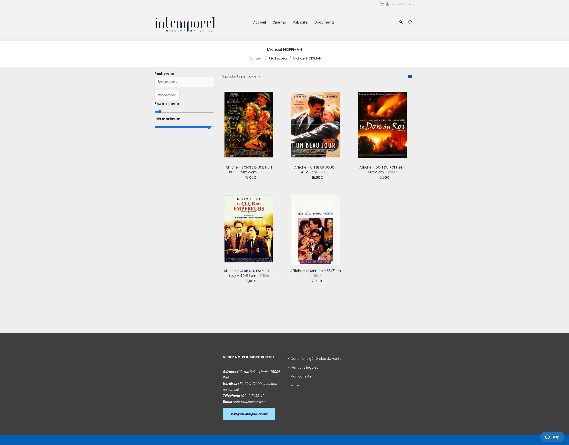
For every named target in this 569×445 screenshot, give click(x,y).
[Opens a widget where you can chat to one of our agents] (552, 437)
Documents (324, 22)
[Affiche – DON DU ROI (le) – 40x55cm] (382, 125)
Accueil (259, 22)
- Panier (294, 385)
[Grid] (410, 77)
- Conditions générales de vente (315, 358)
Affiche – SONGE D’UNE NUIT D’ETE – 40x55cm (249, 170)
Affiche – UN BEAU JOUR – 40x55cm (315, 170)
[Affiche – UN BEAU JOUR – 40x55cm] (315, 125)
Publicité (300, 22)
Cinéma (279, 22)
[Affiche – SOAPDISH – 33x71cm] (315, 228)
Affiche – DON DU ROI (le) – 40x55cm (382, 170)
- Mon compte (300, 376)
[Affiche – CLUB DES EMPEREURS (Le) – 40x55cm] (249, 228)
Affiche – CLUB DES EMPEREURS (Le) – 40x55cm (249, 273)
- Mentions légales (303, 367)
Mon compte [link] (401, 4)
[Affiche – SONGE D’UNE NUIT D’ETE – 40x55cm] (249, 125)
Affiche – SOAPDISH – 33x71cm (315, 273)
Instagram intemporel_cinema (249, 414)
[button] (401, 22)
